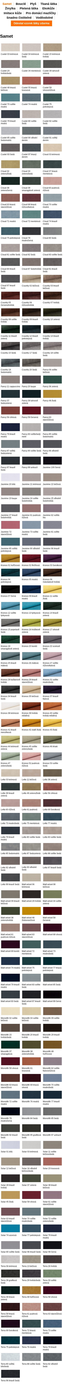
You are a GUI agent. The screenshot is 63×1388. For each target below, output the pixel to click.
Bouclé (21, 4)
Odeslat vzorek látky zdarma (31, 23)
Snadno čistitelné (19, 17)
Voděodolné (44, 17)
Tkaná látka (48, 4)
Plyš (33, 4)
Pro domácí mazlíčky (41, 13)
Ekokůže (48, 8)
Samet (7, 4)
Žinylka (10, 8)
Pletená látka (29, 8)
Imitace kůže (13, 13)
